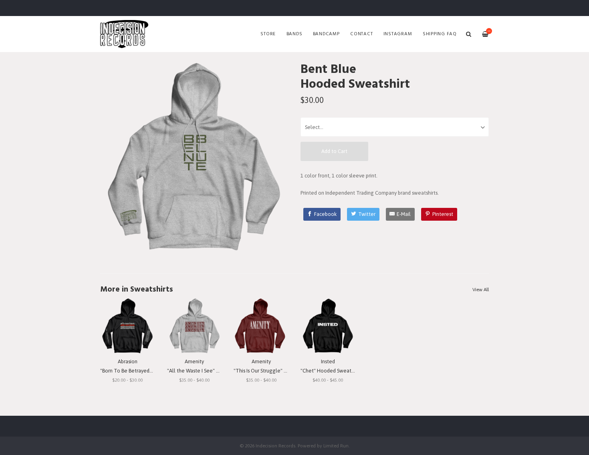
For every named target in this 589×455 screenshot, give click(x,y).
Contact (361, 34)
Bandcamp (326, 34)
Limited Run (336, 445)
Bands (294, 34)
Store (268, 34)
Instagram (397, 34)
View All (480, 289)
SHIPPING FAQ (440, 34)
